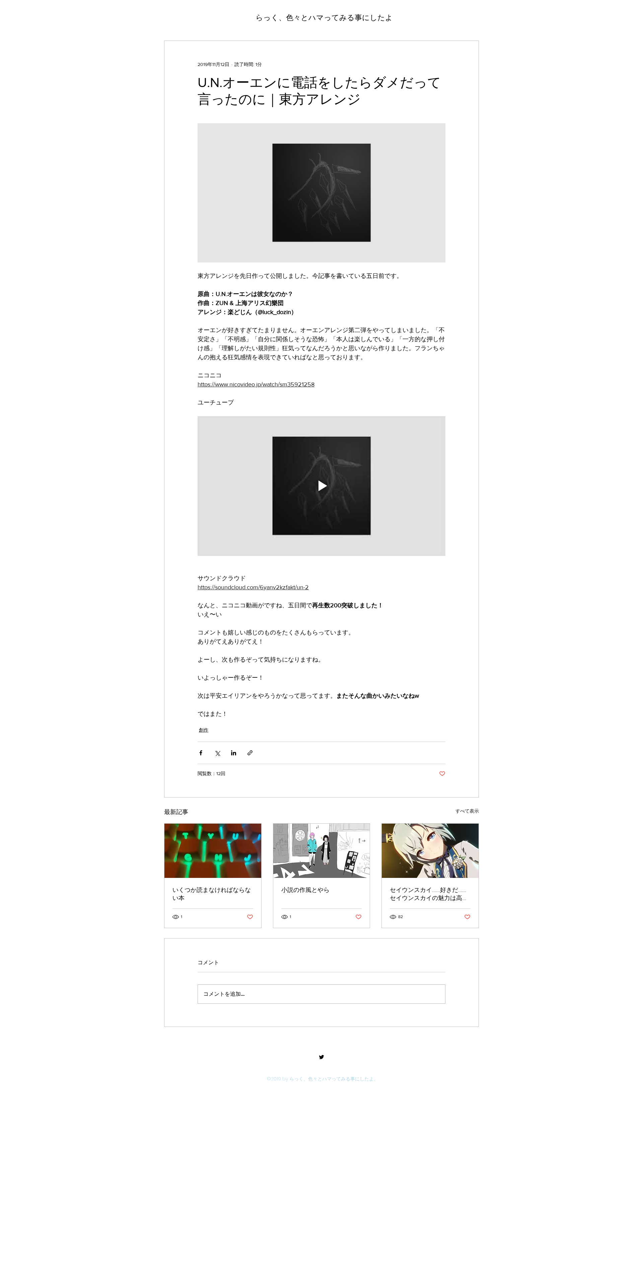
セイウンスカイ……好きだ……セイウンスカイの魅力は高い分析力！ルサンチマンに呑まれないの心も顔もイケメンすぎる (429, 894)
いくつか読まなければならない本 (211, 894)
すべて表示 (467, 811)
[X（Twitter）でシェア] (217, 753)
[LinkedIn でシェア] (233, 753)
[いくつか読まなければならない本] (212, 851)
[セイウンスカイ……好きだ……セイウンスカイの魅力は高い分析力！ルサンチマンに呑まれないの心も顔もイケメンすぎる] (430, 851)
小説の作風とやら (305, 890)
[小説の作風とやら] (321, 851)
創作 (203, 730)
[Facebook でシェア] (201, 753)
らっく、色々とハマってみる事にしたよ (324, 17)
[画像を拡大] (321, 192)
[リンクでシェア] (250, 753)
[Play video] (321, 485)
